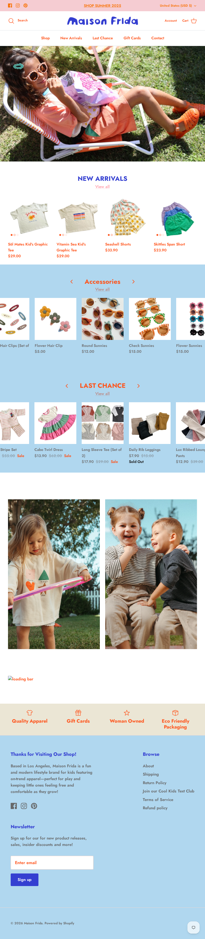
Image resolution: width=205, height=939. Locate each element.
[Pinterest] (25, 5)
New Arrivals (71, 38)
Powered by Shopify (59, 923)
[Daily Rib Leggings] (150, 423)
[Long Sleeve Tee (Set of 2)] (103, 423)
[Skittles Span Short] (175, 217)
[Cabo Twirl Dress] (55, 423)
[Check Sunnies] (150, 319)
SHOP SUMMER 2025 (102, 5)
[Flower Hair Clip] (56, 319)
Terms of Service (158, 800)
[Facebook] (10, 5)
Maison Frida (33, 923)
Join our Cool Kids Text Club (168, 791)
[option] (102, 104)
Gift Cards (132, 38)
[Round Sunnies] (103, 319)
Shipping (151, 774)
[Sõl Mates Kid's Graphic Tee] (29, 217)
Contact (157, 38)
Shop (45, 38)
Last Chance (103, 38)
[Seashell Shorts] (126, 217)
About (148, 766)
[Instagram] (18, 5)
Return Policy (154, 783)
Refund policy (155, 808)
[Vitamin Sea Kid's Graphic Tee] (78, 217)
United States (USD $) (176, 5)
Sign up (24, 880)
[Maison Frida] (102, 21)
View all (102, 187)
